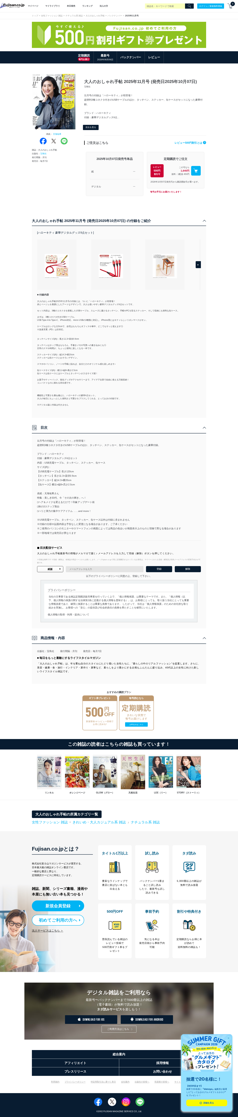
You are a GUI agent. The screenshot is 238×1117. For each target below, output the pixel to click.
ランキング (87, 6)
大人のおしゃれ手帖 (95, 15)
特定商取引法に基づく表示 (103, 1082)
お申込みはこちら (136, 724)
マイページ (33, 6)
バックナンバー (115, 15)
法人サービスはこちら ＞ (47, 930)
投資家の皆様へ (162, 1082)
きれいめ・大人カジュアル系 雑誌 (99, 822)
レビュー (154, 57)
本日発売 (71, 6)
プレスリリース (75, 1071)
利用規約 (55, 1082)
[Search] (189, 6)
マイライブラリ (52, 6)
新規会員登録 (58, 905)
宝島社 (43, 153)
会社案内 (125, 1082)
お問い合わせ (162, 1071)
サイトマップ (180, 1082)
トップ (35, 15)
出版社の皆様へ (142, 1082)
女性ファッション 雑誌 (52, 15)
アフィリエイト (75, 1063)
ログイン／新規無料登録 (210, 6)
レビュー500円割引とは (190, 142)
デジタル (96, 186)
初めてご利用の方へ (58, 920)
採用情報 (162, 1063)
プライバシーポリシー (75, 1082)
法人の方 (104, 6)
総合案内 (119, 1054)
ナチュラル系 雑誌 (74, 15)
